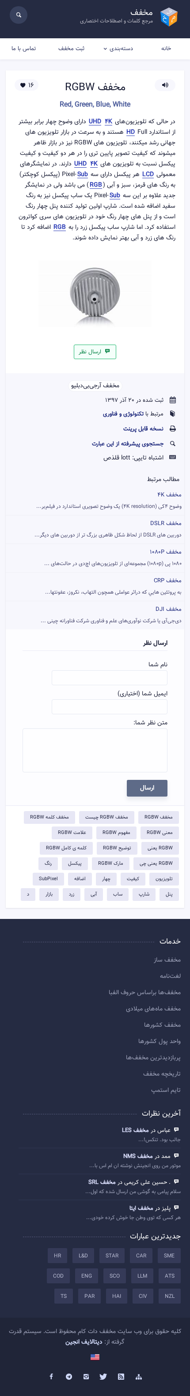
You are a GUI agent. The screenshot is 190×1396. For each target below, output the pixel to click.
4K (108, 122)
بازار (49, 894)
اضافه (80, 879)
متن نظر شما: (150, 723)
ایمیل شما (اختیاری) (142, 694)
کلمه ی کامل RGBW (66, 848)
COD (58, 1276)
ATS (170, 1276)
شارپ (144, 894)
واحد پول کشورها (159, 1042)
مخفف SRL (102, 1182)
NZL (170, 1296)
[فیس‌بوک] (51, 1377)
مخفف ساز (167, 960)
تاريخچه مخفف (162, 1074)
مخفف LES (135, 1130)
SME (169, 1256)
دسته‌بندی (121, 48)
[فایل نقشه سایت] (139, 1377)
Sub (82, 175)
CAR (141, 1256)
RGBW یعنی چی (156, 863)
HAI (116, 1296)
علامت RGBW (72, 833)
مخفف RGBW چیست (106, 817)
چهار (106, 879)
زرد (71, 894)
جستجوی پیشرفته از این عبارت (127, 444)
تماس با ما (23, 48)
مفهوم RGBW (116, 833)
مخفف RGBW (158, 817)
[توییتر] (104, 1377)
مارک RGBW (110, 863)
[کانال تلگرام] (69, 1377)
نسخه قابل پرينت (143, 429)
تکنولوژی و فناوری (123, 414)
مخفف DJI (111, 615)
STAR (112, 1256)
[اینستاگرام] (86, 1377)
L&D (83, 1256)
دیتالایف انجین (84, 1342)
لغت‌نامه (170, 976)
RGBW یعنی (160, 848)
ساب (117, 894)
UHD (95, 122)
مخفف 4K (109, 501)
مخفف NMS (138, 1156)
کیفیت (133, 879)
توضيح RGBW (117, 848)
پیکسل (75, 863)
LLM (142, 1276)
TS (64, 1296)
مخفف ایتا (141, 1208)
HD (130, 132)
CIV (143, 1296)
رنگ (48, 863)
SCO (115, 1276)
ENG (86, 1276)
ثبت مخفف (71, 48)
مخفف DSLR (108, 529)
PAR (89, 1296)
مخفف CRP (113, 586)
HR (57, 1256)
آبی (94, 894)
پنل (169, 894)
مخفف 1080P (113, 558)
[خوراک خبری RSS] (121, 1377)
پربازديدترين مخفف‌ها (153, 1058)
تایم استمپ (166, 1090)
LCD (148, 175)
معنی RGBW (160, 833)
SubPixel (48, 879)
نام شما (157, 665)
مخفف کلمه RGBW (49, 817)
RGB (96, 185)
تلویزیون (164, 879)
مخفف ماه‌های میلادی (153, 1009)
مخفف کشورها (162, 1025)
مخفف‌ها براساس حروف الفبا (145, 993)
